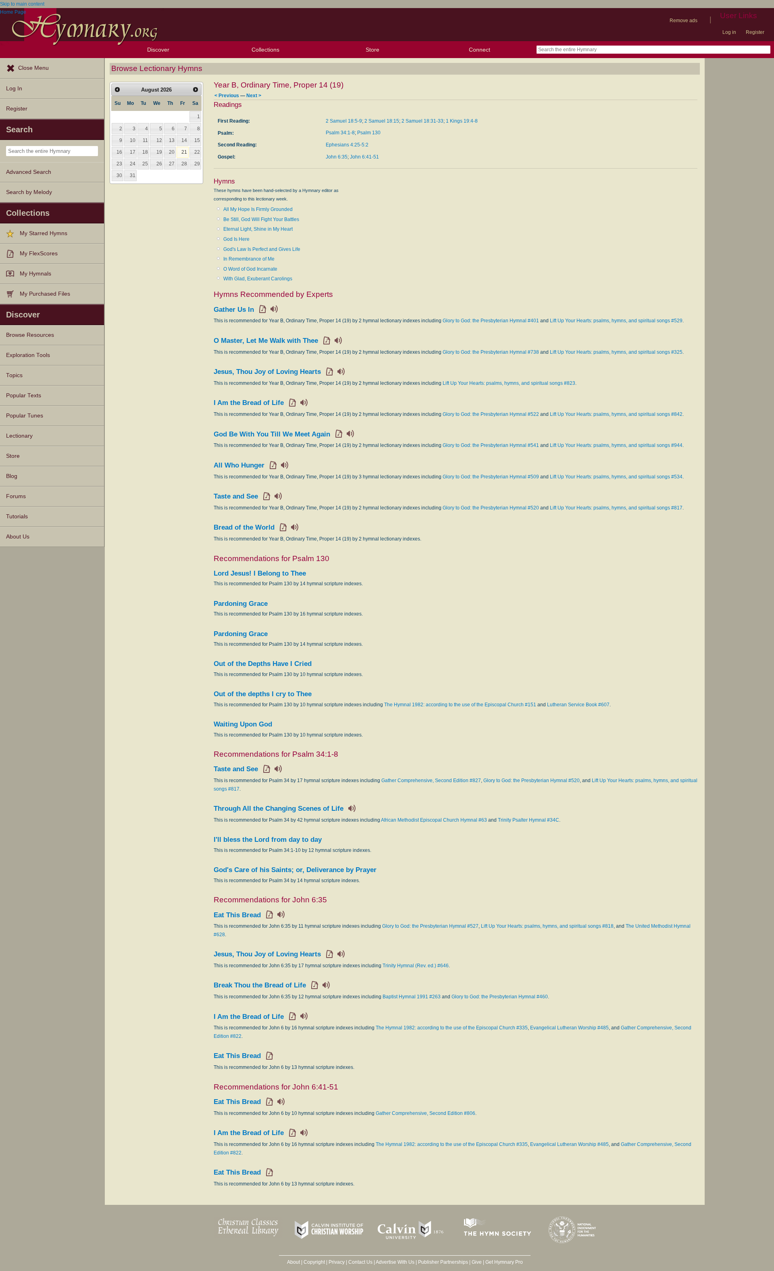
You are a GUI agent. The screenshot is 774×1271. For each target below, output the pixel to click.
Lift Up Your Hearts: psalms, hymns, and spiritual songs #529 (616, 320)
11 (145, 140)
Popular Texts (23, 395)
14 (184, 140)
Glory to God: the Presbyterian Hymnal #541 (491, 445)
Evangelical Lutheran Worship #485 (569, 1028)
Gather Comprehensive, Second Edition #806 (425, 1113)
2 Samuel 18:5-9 (344, 121)
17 (132, 152)
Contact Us (360, 1262)
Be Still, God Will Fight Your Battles (261, 219)
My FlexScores (39, 253)
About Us (17, 537)
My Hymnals (35, 274)
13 (172, 140)
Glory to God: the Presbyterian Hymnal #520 (491, 508)
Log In (14, 89)
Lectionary (19, 436)
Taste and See (236, 496)
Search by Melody (29, 192)
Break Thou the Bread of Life (260, 985)
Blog (11, 476)
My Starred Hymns (43, 233)
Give (477, 1262)
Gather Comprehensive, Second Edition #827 (431, 780)
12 (159, 140)
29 (197, 164)
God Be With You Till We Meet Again (272, 434)
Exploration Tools (28, 355)
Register (755, 32)
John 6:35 (336, 157)
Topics (14, 375)
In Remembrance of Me (249, 259)
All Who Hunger (239, 465)
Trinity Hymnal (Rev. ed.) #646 (416, 965)
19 (159, 152)
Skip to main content (22, 4)
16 (119, 152)
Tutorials (17, 516)
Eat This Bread (237, 915)
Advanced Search (28, 172)
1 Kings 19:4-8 (462, 121)
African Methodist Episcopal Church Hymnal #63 (434, 820)
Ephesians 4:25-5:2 (347, 145)
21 (184, 152)
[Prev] (117, 89)
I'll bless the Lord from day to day (268, 839)
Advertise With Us (395, 1262)
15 (197, 140)
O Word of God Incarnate (250, 269)
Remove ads (683, 20)
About (293, 1262)
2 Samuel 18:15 (381, 121)
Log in (729, 32)
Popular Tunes (24, 416)
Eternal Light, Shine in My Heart (258, 229)
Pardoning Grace (241, 603)
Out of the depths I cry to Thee (263, 694)
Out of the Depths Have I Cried (263, 664)
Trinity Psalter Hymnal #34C (528, 820)
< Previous (226, 95)
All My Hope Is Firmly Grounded (258, 209)
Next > (253, 95)
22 (197, 152)
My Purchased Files (45, 294)
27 (172, 164)
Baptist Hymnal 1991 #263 (412, 997)
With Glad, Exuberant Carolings (257, 279)
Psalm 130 (369, 133)
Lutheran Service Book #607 (578, 705)
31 (132, 175)
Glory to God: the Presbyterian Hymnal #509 (491, 477)
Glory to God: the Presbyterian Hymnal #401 (491, 320)
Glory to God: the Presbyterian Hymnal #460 (500, 997)
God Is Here (236, 239)
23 (119, 164)
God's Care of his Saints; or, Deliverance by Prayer (295, 870)
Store (372, 49)
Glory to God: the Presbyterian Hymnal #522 (491, 414)
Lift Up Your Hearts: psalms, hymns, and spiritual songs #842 (616, 414)
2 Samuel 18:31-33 (422, 121)
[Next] (195, 89)
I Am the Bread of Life (249, 403)
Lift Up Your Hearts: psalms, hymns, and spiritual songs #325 (616, 352)
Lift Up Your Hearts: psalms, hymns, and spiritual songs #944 (616, 445)
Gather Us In (234, 309)
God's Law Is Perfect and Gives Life (261, 249)
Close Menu (33, 68)
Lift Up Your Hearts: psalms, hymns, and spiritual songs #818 (547, 926)
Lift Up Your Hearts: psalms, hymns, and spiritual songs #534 (616, 477)
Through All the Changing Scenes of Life (278, 808)
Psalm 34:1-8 (340, 133)
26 (159, 164)
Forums (16, 496)
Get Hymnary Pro (504, 1262)
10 (132, 140)
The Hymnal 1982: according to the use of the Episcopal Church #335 (452, 1028)
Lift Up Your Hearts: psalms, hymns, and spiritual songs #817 (616, 508)
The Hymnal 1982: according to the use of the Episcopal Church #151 (460, 705)
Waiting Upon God (243, 724)
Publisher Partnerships (443, 1262)
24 (132, 164)
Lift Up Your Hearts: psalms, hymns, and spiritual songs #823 (509, 383)
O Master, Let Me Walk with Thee (266, 340)
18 (145, 152)
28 (184, 164)
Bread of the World (244, 527)
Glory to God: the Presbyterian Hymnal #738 (491, 352)
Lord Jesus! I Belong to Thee (260, 573)
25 (145, 164)
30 (119, 175)
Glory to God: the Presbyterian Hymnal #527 (430, 926)
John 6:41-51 (364, 157)
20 (172, 152)
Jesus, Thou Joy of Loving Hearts (267, 372)
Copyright (314, 1262)
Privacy (337, 1262)
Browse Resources (30, 335)
